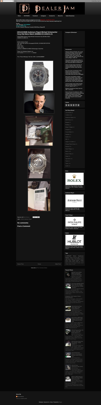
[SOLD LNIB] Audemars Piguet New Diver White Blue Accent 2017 (77, 378)
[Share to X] (36, 217)
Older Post (58, 264)
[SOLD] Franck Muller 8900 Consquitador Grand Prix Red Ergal (77, 273)
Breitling (67, 124)
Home (19, 15)
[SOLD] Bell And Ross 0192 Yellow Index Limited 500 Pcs (77, 307)
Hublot (66, 136)
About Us (60, 15)
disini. (77, 86)
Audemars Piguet (28, 219)
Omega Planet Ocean (70, 144)
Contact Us (52, 15)
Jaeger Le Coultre (69, 141)
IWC (66, 139)
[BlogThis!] (34, 217)
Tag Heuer (67, 158)
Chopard (67, 129)
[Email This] (33, 217)
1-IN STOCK (68, 112)
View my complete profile (21, 398)
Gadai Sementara (70, 15)
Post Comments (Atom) (42, 267)
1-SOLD (22, 219)
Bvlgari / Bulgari (69, 127)
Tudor (66, 163)
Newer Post (20, 264)
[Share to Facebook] (37, 217)
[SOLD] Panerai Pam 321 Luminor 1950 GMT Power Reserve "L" (77, 331)
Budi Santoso (21, 396)
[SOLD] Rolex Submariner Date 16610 (77, 366)
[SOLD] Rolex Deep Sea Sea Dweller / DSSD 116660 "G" (77, 343)
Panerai (67, 146)
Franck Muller (68, 132)
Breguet (67, 122)
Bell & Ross (68, 119)
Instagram (43, 15)
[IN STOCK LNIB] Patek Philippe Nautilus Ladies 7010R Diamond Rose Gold (77, 319)
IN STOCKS (27, 15)
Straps (66, 156)
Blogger (60, 402)
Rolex (66, 151)
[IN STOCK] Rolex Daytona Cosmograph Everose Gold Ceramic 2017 (77, 354)
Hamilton (67, 134)
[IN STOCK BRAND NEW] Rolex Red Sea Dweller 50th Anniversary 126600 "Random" (78, 285)
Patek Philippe (68, 148)
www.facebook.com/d (28, 52)
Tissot (66, 161)
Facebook (35, 15)
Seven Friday (68, 153)
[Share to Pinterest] (39, 217)
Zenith (66, 165)
